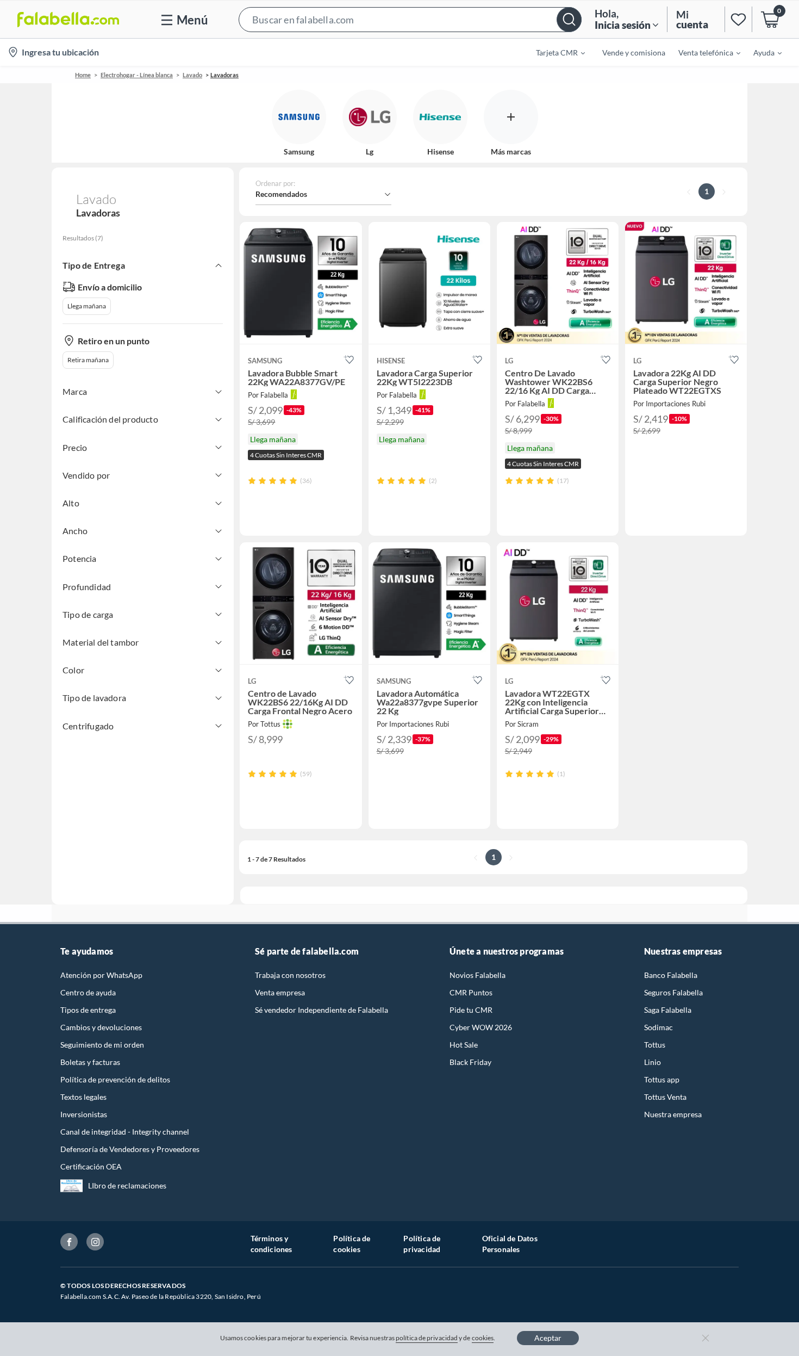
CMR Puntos (471, 992)
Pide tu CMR (471, 1009)
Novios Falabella (477, 975)
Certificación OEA (91, 1166)
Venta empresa (280, 992)
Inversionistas (83, 1114)
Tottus (654, 1044)
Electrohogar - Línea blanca (137, 74)
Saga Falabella (667, 1009)
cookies (483, 1338)
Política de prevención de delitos (115, 1079)
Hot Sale (464, 1044)
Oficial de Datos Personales (510, 1244)
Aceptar (547, 1337)
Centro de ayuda (88, 992)
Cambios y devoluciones (101, 1027)
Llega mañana (86, 306)
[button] (410, 19)
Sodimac (658, 1027)
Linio (652, 1062)
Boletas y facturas (90, 1062)
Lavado (192, 74)
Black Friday (470, 1062)
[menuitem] (554, 52)
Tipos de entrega (88, 1009)
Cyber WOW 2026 (481, 1027)
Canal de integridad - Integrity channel (124, 1131)
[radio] (252, 480)
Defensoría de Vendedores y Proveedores (129, 1149)
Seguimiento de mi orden (102, 1044)
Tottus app (661, 1079)
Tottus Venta (665, 1096)
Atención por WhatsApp (101, 975)
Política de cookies (351, 1244)
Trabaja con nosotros (290, 975)
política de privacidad (427, 1338)
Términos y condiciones (271, 1244)
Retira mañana (88, 360)
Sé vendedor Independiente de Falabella (321, 1009)
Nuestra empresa (673, 1114)
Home (83, 74)
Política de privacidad (421, 1244)
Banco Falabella (670, 975)
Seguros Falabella (673, 992)
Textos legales (83, 1096)
